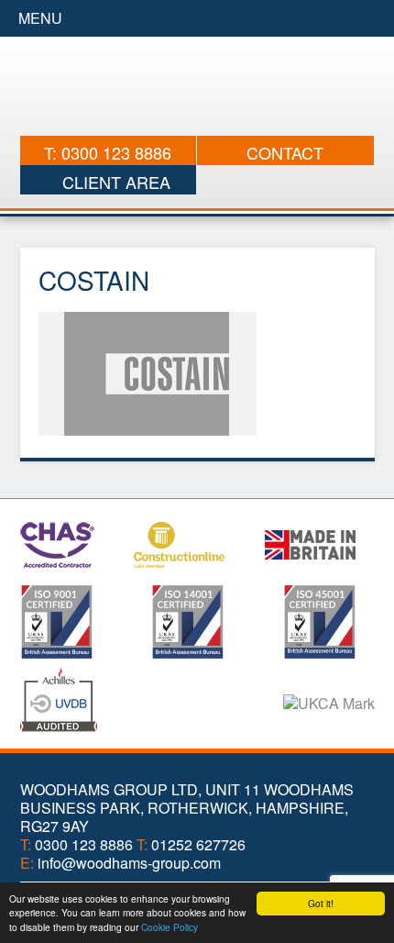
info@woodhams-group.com (129, 862)
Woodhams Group (197, 86)
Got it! (321, 903)
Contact (284, 152)
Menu (40, 17)
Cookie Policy (169, 927)
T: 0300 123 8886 (107, 152)
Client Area (114, 182)
